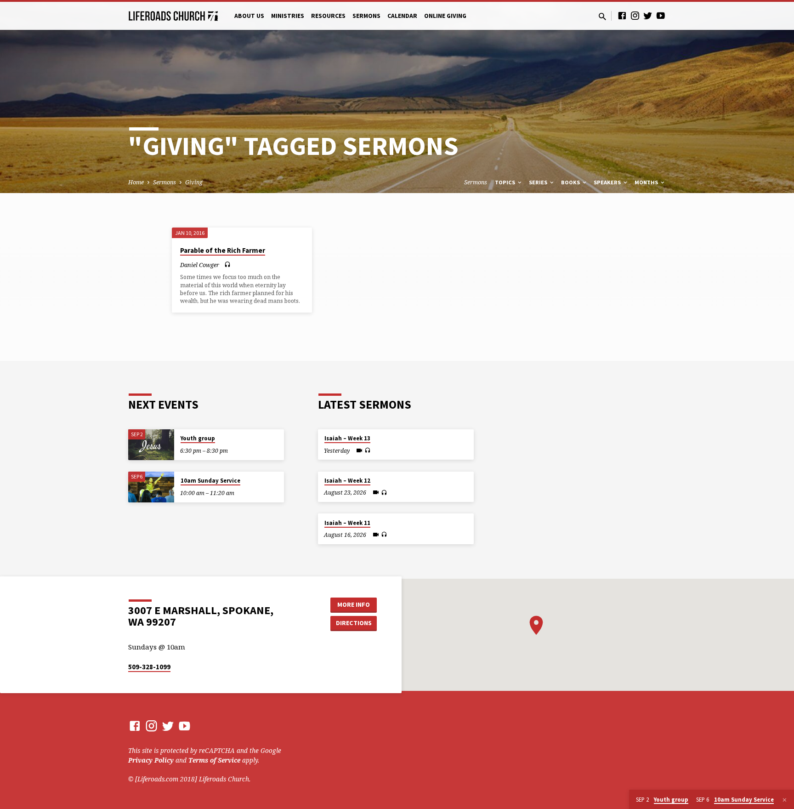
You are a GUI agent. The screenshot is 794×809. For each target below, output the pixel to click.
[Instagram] (635, 15)
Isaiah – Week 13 (347, 438)
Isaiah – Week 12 (347, 480)
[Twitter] (648, 15)
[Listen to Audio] (227, 264)
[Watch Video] (359, 450)
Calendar (402, 16)
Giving (194, 182)
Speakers (608, 182)
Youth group (198, 438)
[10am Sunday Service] (151, 487)
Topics (505, 182)
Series (539, 182)
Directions (354, 623)
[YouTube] (661, 15)
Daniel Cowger (199, 265)
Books (571, 182)
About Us (249, 16)
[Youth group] (151, 444)
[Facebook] (622, 15)
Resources (328, 16)
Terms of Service (214, 760)
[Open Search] (602, 16)
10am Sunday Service (210, 480)
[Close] (785, 800)
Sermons (366, 16)
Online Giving (445, 16)
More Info (353, 604)
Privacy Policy (151, 760)
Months (647, 182)
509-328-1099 (149, 666)
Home (136, 182)
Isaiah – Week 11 (347, 523)
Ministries (287, 16)
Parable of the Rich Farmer (222, 250)
